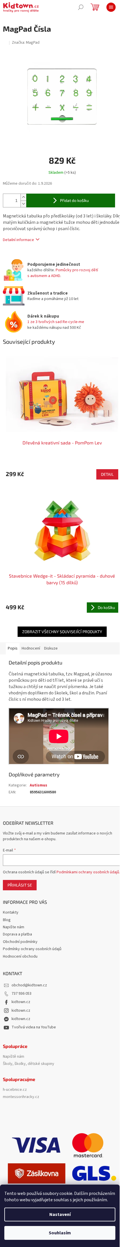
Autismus (38, 785)
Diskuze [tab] (51, 648)
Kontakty (10, 912)
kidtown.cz (21, 1002)
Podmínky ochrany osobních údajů (32, 949)
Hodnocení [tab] (31, 648)
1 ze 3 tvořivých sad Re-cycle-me (55, 322)
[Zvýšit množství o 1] (23, 197)
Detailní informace (18, 240)
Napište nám (13, 927)
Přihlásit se (19, 885)
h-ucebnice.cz (15, 1090)
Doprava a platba (17, 934)
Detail (107, 474)
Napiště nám (13, 1056)
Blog (7, 920)
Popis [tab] (13, 648)
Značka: (26, 42)
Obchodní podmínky (20, 942)
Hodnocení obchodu (20, 956)
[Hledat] (81, 7)
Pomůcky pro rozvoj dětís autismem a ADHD (62, 272)
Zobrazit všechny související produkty (62, 631)
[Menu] (111, 7)
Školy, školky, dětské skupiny (28, 1064)
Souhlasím (60, 1233)
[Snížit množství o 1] (23, 203)
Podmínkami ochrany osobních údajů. (88, 872)
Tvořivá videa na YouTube (34, 1027)
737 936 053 (21, 993)
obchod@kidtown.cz (29, 985)
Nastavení (60, 1214)
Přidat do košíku (74, 200)
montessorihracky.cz (21, 1097)
